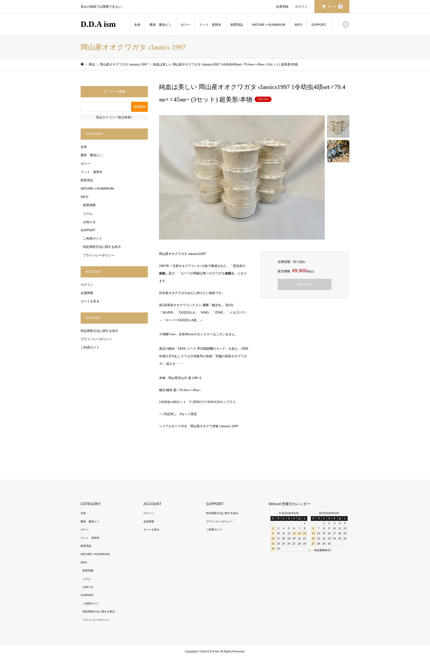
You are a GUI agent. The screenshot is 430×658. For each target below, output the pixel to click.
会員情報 (87, 293)
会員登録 (282, 6)
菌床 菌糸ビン (161, 24)
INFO (298, 24)
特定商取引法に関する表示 (102, 247)
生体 (137, 24)
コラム (87, 213)
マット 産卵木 (210, 24)
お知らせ (89, 222)
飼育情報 (89, 205)
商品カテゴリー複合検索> (114, 117)
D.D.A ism (98, 24)
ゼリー (185, 24)
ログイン (301, 6)
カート (334, 6)
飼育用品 (236, 24)
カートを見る (90, 301)
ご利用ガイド (92, 238)
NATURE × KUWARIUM (268, 24)
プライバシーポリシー (98, 255)
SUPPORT (318, 24)
